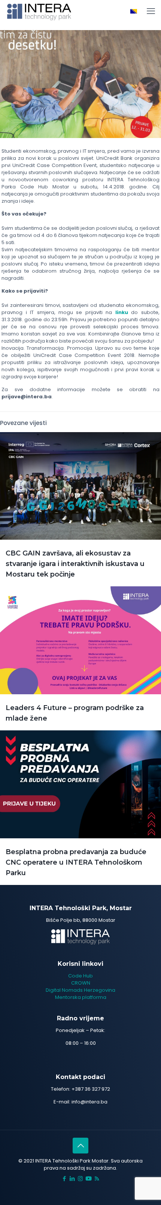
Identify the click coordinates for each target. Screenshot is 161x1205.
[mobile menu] (151, 11)
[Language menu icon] (134, 11)
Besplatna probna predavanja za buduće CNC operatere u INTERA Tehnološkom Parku (76, 862)
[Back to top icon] (80, 1145)
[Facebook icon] (64, 1178)
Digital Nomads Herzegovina (80, 990)
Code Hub (80, 975)
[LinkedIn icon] (72, 1178)
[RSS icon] (97, 1178)
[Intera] (39, 11)
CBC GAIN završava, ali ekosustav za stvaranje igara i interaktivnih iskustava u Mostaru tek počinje (75, 563)
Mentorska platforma (80, 997)
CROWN (80, 982)
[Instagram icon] (80, 1178)
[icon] (88, 1178)
